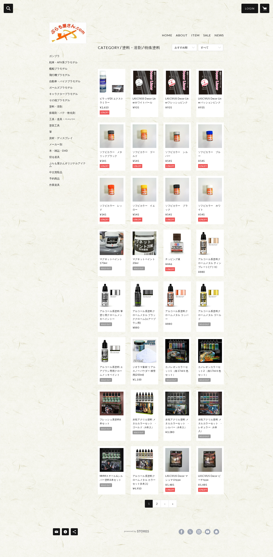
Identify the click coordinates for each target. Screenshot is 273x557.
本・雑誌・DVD (58, 150)
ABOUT (182, 35)
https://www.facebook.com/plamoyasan (181, 532)
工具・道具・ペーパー (62, 119)
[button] (249, 8)
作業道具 (54, 185)
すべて (205, 47)
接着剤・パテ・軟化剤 (62, 113)
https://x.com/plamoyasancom (190, 532)
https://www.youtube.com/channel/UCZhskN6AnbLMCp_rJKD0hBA (207, 532)
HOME (167, 35)
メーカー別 (55, 144)
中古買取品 (55, 172)
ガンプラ (54, 56)
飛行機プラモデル (59, 75)
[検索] (8, 8)
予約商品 (54, 178)
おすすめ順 (181, 47)
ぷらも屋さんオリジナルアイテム (67, 164)
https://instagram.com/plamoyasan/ (199, 532)
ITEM (195, 35)
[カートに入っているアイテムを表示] (264, 8)
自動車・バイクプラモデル (64, 81)
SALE (207, 35)
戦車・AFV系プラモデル (63, 62)
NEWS (219, 35)
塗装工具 (54, 125)
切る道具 (54, 157)
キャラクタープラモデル (63, 94)
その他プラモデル (59, 100)
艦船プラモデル (58, 68)
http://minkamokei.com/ (216, 532)
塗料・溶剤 (55, 106)
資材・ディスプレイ (61, 138)
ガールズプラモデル (61, 87)
